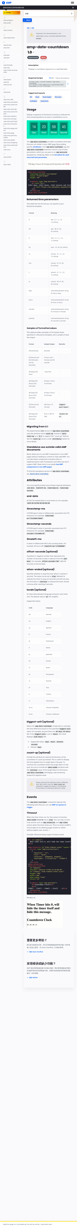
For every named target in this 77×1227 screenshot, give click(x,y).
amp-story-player (9, 140)
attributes (37, 147)
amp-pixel (7, 92)
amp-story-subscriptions (11, 146)
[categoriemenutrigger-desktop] (27, 20)
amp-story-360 (8, 99)
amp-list (6, 82)
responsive (44, 101)
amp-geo (7, 55)
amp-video (7, 164)
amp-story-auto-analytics (10, 113)
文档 (28, 28)
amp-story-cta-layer (10, 119)
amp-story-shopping (10, 142)
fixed (37, 97)
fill (31, 97)
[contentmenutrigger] (49, 13)
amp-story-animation (11, 102)
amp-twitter (7, 157)
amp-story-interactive (10, 125)
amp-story (7, 150)
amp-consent (8, 30)
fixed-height (47, 97)
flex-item (58, 97)
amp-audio (7, 23)
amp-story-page (9, 133)
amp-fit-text (7, 45)
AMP (52, 78)
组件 (33, 28)
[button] (72, 2)
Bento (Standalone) (62, 78)
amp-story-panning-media (10, 136)
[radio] (50, 78)
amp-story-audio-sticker (10, 106)
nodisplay (33, 101)
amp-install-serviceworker (10, 71)
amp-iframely (8, 65)
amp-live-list (8, 85)
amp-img (7, 68)
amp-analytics (8, 20)
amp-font (7, 48)
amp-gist (7, 58)
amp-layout (7, 79)
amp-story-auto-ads (10, 109)
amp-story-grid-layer (10, 121)
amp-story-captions (10, 116)
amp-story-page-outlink (10, 129)
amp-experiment (9, 38)
